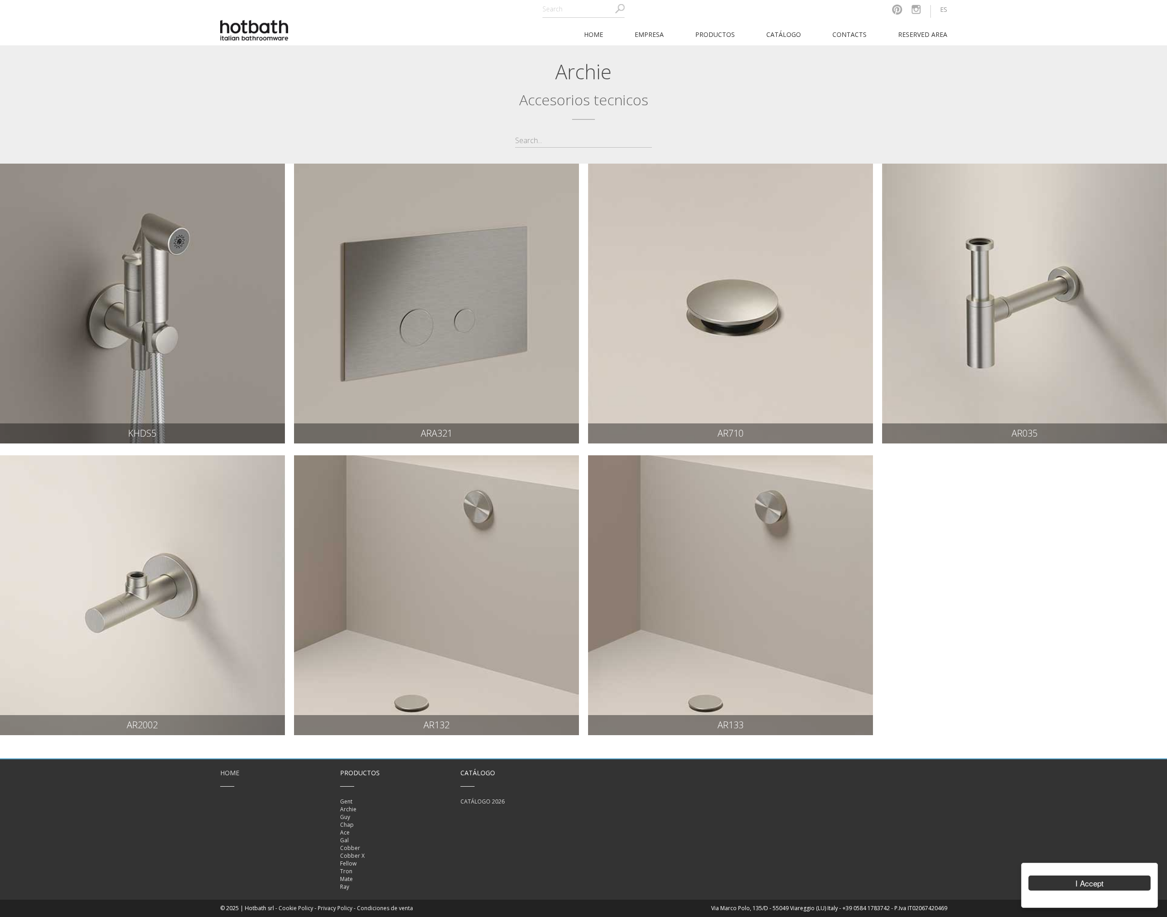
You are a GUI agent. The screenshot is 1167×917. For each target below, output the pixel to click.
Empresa (649, 34)
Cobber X (352, 856)
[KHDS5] (142, 303)
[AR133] (730, 595)
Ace (345, 832)
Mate (346, 879)
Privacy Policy (335, 908)
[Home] (254, 29)
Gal (344, 840)
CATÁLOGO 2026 (482, 801)
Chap (347, 825)
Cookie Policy (296, 908)
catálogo (783, 34)
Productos (715, 34)
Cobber (350, 848)
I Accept (1089, 883)
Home (229, 772)
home (593, 34)
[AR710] (730, 303)
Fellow (348, 863)
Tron (346, 871)
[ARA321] (436, 303)
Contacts (849, 34)
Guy (345, 817)
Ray (344, 887)
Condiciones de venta (385, 908)
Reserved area (922, 34)
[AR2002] (142, 595)
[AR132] (436, 595)
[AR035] (1024, 303)
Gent (346, 801)
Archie (348, 809)
